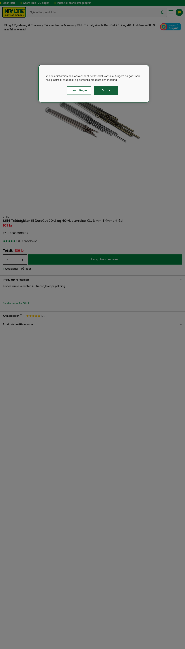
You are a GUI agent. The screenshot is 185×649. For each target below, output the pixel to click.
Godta (106, 90)
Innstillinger (79, 90)
